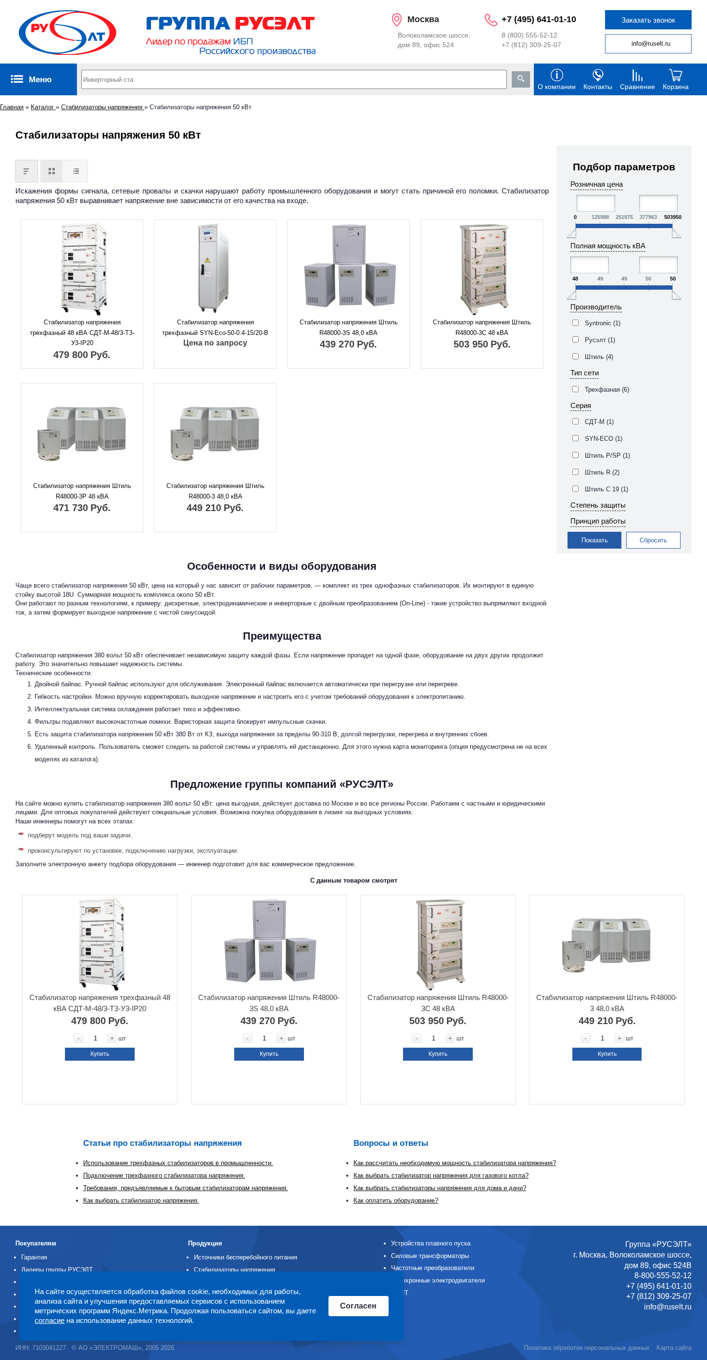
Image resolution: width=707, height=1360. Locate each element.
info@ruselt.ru (650, 43)
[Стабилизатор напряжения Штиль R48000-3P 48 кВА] (82, 432)
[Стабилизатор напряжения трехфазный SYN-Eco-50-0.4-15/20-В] (215, 268)
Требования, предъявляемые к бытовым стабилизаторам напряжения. (185, 1188)
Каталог (43, 107)
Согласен (358, 1306)
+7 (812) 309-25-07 (531, 45)
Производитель (596, 307)
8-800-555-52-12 (663, 1275)
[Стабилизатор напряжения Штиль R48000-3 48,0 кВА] (215, 432)
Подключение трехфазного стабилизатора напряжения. (164, 1175)
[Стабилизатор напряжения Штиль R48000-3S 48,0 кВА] (348, 268)
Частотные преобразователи (432, 1267)
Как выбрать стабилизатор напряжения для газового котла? (441, 1175)
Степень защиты (598, 505)
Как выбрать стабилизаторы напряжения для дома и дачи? (440, 1188)
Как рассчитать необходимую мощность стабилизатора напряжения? (455, 1163)
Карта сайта (674, 1347)
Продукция (205, 1243)
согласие (49, 1320)
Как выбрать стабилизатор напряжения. (141, 1200)
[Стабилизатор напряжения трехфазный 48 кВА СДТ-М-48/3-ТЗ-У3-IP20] (82, 268)
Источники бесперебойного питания (245, 1257)
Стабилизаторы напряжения (102, 107)
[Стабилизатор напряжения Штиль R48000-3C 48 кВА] (482, 268)
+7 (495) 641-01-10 (539, 19)
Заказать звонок (648, 20)
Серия (580, 405)
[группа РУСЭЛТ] (167, 32)
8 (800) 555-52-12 (529, 35)
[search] (521, 79)
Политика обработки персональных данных (587, 1347)
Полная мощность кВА (607, 246)
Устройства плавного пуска (430, 1243)
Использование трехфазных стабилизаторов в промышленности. (178, 1163)
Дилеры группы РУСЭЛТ (57, 1269)
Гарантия (34, 1257)
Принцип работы (598, 521)
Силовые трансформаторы (430, 1255)
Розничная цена (596, 184)
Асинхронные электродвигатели (438, 1280)
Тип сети (584, 373)
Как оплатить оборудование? (396, 1200)
